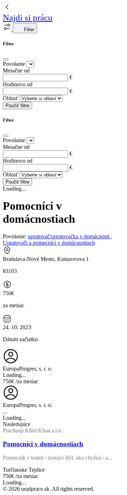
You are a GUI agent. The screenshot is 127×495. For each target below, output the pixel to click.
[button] (8, 29)
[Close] (5, 59)
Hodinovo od (17, 84)
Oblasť (10, 98)
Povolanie (14, 64)
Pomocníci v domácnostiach (43, 444)
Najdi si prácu (28, 17)
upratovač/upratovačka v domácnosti (69, 236)
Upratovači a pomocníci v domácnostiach (49, 243)
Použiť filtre (17, 105)
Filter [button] (28, 29)
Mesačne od (16, 71)
